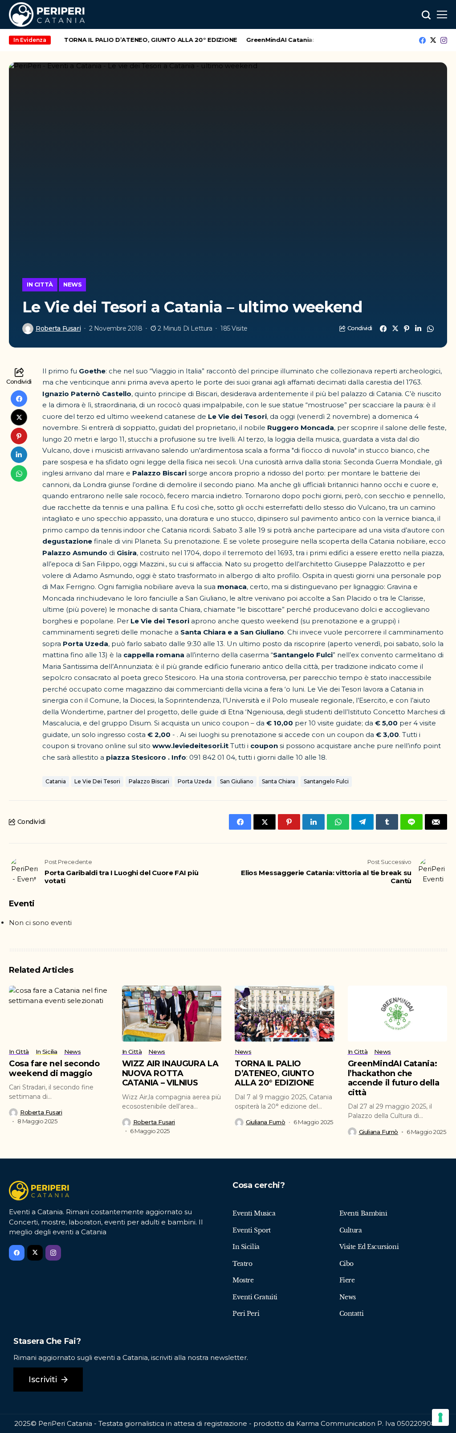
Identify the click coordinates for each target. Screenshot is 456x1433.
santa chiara (278, 781)
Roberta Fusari (58, 328)
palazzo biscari (149, 781)
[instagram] (443, 40)
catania (55, 781)
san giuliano (236, 781)
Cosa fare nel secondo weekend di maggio (54, 1068)
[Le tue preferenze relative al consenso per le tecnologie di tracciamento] (440, 1417)
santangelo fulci (326, 781)
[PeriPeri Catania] (47, 14)
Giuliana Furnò (265, 1122)
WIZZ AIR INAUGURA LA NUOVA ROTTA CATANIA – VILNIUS (170, 1073)
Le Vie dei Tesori (97, 781)
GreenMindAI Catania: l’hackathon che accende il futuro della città (394, 1078)
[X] (433, 40)
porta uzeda (195, 781)
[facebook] (422, 40)
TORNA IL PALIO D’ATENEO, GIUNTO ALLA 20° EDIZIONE (140, 39)
